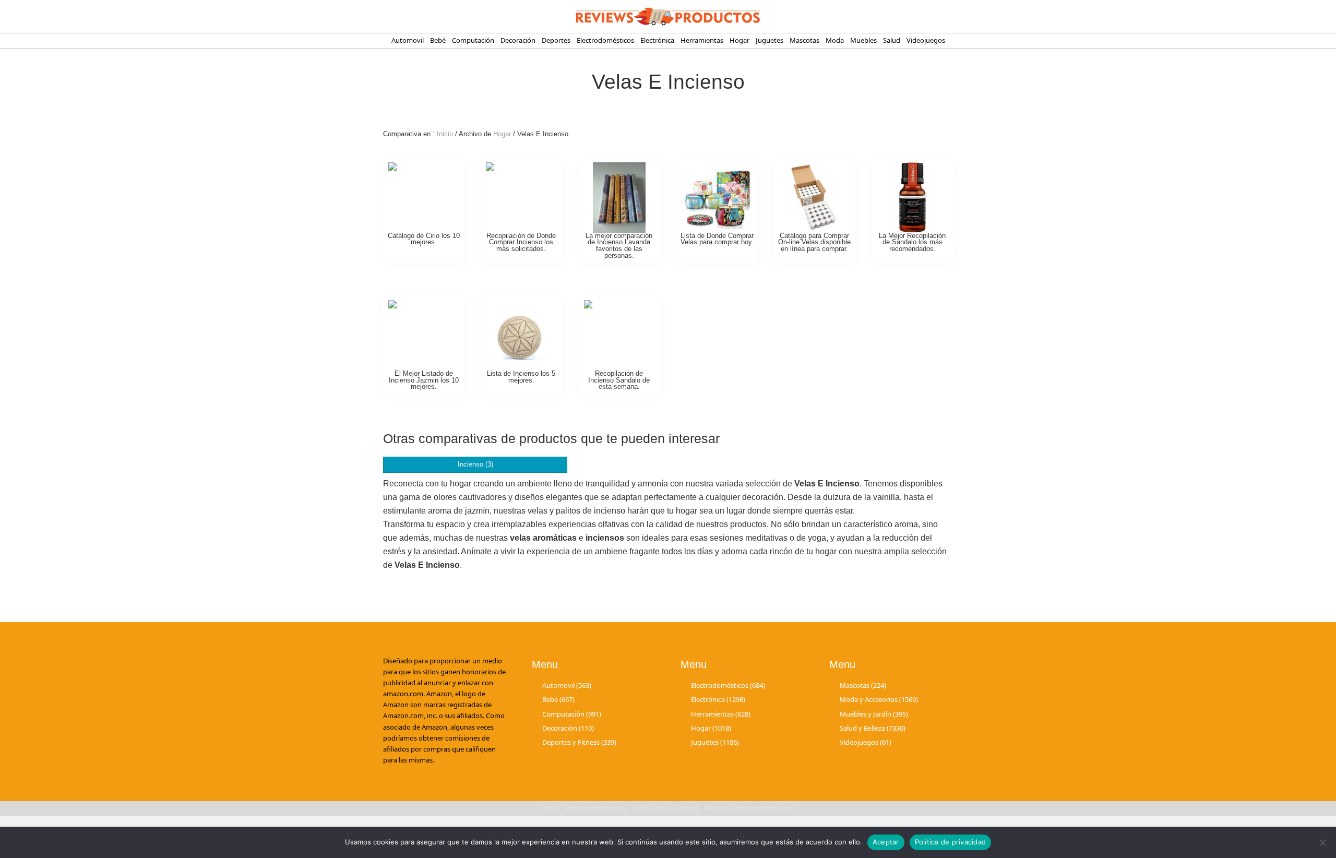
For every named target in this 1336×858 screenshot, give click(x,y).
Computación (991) (571, 714)
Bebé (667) (558, 699)
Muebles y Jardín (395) (874, 714)
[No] (1323, 842)
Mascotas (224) (863, 685)
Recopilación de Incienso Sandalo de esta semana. (619, 380)
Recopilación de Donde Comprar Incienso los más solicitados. (521, 242)
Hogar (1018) (711, 728)
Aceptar (886, 842)
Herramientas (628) (720, 714)
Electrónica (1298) (718, 699)
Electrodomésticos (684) (728, 685)
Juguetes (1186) (715, 742)
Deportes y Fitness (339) (579, 742)
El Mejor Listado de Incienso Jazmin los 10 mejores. (424, 380)
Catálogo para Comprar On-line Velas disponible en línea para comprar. (814, 242)
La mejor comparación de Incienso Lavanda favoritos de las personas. (619, 245)
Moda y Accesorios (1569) (879, 699)
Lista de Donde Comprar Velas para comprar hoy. (717, 239)
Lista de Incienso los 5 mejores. (521, 377)
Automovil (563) (566, 685)
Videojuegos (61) (865, 742)
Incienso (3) (475, 464)
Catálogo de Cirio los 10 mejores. (424, 239)
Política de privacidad (950, 842)
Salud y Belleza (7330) (872, 728)
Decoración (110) (568, 728)
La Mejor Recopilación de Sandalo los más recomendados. (912, 242)
